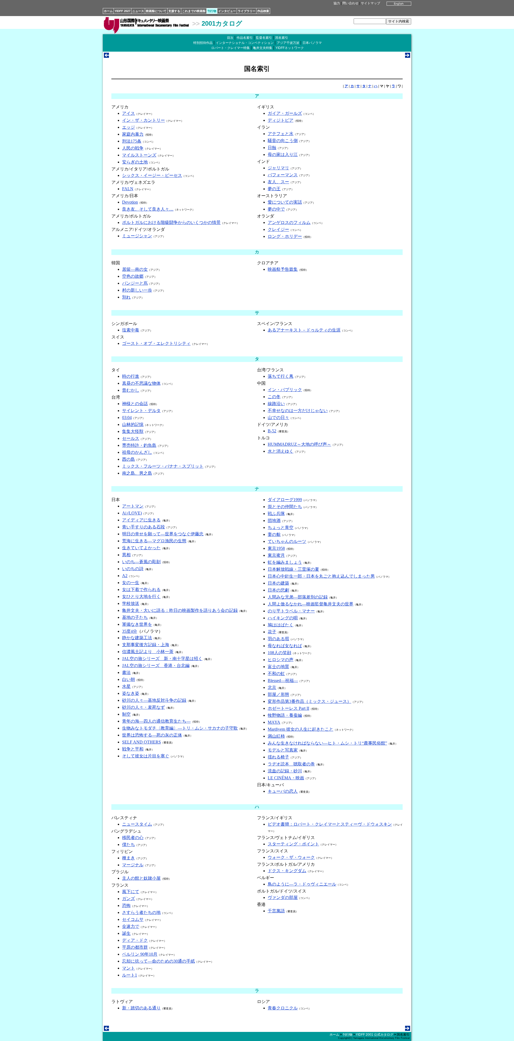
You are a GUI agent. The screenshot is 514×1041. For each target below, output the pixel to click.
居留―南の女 (135, 269)
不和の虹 (276, 673)
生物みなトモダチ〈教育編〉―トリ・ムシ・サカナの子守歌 (180, 728)
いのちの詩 (132, 568)
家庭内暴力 (132, 134)
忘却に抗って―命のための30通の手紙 (158, 961)
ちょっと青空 (280, 527)
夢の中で (276, 209)
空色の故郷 (132, 276)
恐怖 (126, 905)
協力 (337, 3)
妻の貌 (274, 534)
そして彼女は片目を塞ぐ (145, 756)
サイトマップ (370, 3)
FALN (127, 188)
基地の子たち (135, 617)
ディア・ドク (135, 940)
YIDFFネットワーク (289, 48)
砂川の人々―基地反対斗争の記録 (154, 700)
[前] (106, 56)
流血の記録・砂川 (285, 771)
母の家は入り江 (283, 154)
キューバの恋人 (283, 791)
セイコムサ (132, 919)
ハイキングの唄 (283, 618)
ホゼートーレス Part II (288, 708)
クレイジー (278, 229)
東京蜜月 (276, 555)
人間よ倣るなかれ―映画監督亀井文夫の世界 (310, 604)
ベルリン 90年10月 (139, 954)
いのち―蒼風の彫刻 (141, 561)
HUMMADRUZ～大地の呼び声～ (299, 444)
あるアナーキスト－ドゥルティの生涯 (304, 330)
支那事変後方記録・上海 (145, 644)
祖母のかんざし (137, 452)
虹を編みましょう (285, 562)
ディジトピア (280, 120)
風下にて (130, 891)
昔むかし (130, 390)
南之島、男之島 (137, 473)
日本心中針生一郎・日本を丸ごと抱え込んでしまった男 (321, 576)
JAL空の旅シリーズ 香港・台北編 (156, 665)
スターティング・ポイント (293, 844)
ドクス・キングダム (287, 870)
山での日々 (278, 417)
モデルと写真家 (283, 750)
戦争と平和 (132, 749)
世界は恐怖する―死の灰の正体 (152, 735)
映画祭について (156, 11)
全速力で (130, 926)
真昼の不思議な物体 (141, 383)
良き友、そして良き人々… (147, 209)
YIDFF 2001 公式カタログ (374, 1034)
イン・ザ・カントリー (143, 120)
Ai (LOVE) (132, 513)
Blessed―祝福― (283, 680)
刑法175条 (131, 141)
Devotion (130, 202)
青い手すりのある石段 (143, 527)
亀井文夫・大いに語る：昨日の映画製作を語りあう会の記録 (180, 610)
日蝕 (272, 147)
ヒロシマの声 (280, 659)
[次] (407, 56)
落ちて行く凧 (280, 376)
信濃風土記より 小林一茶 (147, 651)
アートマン (132, 506)
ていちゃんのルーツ (287, 541)
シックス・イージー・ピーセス (152, 175)
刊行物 (211, 11)
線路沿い (276, 403)
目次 (230, 38)
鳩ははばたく (280, 625)
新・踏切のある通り (141, 1008)
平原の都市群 (135, 947)
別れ (126, 297)
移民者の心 (132, 837)
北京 (272, 687)
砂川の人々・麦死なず (143, 707)
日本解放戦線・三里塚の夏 (293, 569)
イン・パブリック (285, 389)
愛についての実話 (285, 202)
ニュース (138, 11)
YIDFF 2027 (122, 11)
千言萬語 (276, 911)
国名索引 (281, 38)
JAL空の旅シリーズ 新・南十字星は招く (162, 658)
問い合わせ (350, 3)
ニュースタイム (137, 824)
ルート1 (129, 975)
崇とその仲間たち (285, 506)
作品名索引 (245, 38)
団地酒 (274, 520)
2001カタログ (222, 23)
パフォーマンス (283, 175)
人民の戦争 (132, 148)
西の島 (128, 459)
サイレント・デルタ (141, 410)
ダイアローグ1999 (285, 499)
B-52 (272, 431)
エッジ (128, 127)
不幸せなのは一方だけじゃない (298, 410)
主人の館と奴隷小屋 (141, 878)
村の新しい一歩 (137, 290)
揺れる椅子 (278, 757)
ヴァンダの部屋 (283, 897)
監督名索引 (264, 38)
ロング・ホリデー (285, 236)
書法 (126, 672)
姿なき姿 (130, 693)
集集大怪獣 (132, 431)
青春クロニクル (283, 1008)
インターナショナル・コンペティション (245, 43)
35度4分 (129, 631)
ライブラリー (246, 11)
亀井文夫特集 (262, 48)
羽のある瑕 (278, 638)
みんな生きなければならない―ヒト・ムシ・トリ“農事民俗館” (327, 743)
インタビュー (227, 11)
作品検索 (263, 11)
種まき (128, 858)
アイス (128, 113)
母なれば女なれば (285, 645)
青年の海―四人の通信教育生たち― (156, 721)
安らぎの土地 (135, 162)
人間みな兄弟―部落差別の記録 (298, 597)
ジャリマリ (278, 168)
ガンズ (128, 898)
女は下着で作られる (141, 589)
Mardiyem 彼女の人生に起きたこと (300, 729)
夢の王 (274, 188)
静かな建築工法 (137, 637)
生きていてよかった (141, 548)
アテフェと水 (280, 133)
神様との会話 (135, 403)
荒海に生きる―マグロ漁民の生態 (154, 541)
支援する (174, 11)
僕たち (128, 844)
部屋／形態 (278, 694)
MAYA (274, 722)
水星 (126, 686)
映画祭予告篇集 (283, 269)
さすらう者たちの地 (141, 912)
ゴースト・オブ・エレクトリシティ (156, 343)
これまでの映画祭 (194, 11)
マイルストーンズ (139, 155)
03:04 (127, 417)
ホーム (108, 11)
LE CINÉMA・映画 (286, 778)
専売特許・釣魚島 (139, 445)
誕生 (126, 933)
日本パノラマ (312, 43)
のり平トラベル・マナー (291, 611)
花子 (272, 632)
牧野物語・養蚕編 (285, 715)
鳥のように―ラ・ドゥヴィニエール (302, 884)
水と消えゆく (280, 451)
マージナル (132, 865)
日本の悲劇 (278, 590)
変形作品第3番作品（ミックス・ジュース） (309, 701)
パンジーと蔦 (135, 283)
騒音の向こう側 (283, 140)
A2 (124, 575)
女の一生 (130, 582)
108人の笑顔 (279, 652)
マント (128, 968)
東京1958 (276, 548)
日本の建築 (278, 583)
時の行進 (130, 376)
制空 (126, 714)
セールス (130, 438)
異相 (126, 554)
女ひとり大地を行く (141, 596)
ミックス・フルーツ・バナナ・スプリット (162, 466)
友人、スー (278, 182)
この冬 (274, 396)
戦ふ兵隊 (276, 513)
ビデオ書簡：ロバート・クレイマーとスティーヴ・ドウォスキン (330, 824)
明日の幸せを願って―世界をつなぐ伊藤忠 (162, 534)
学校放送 (130, 603)
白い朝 (128, 679)
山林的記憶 (132, 424)
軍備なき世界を (137, 624)
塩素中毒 (130, 330)
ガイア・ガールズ (285, 113)
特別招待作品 (203, 43)
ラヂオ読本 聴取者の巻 (291, 764)
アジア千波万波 (288, 43)
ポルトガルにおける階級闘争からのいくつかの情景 (171, 222)
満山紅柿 (276, 736)
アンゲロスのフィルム (289, 222)
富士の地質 (278, 666)
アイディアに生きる (141, 520)
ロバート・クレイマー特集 (230, 48)
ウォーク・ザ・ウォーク (291, 857)
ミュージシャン (137, 236)
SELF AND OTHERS (141, 742)
